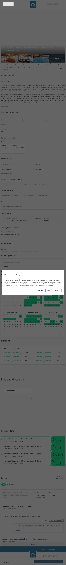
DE (4, 4)
